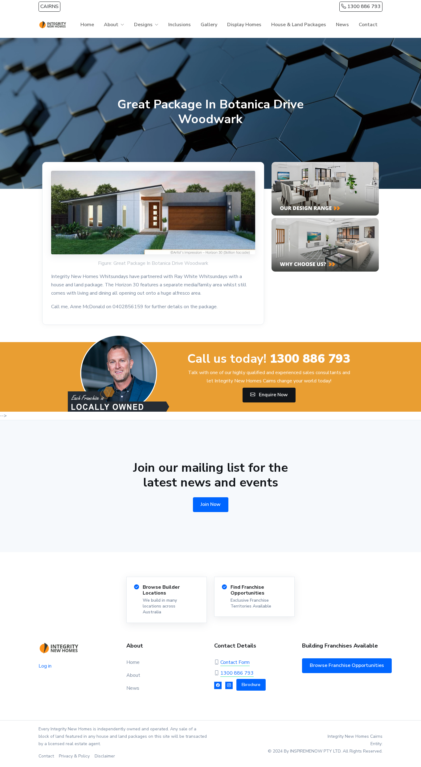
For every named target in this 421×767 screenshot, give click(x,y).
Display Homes (244, 24)
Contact (368, 24)
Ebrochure (251, 685)
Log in (45, 666)
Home (87, 24)
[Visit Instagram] (229, 685)
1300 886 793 (363, 6)
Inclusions (179, 24)
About (133, 675)
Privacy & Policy (74, 756)
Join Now (211, 504)
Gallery (209, 24)
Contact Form (235, 662)
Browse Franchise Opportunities (347, 665)
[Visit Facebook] (218, 685)
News (342, 24)
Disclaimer (105, 756)
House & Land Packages (298, 24)
